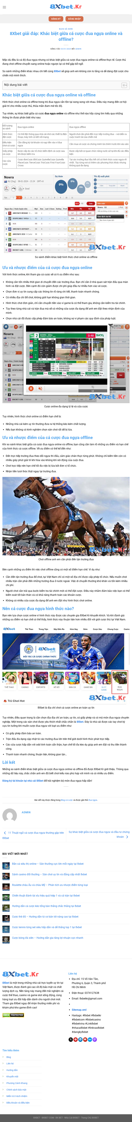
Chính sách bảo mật (16, 1089)
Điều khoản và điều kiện (18, 1102)
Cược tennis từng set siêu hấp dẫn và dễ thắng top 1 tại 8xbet (47, 927)
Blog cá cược (66, 29)
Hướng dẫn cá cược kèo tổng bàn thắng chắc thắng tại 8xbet (46, 906)
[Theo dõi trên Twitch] (95, 1039)
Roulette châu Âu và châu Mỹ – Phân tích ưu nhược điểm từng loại (50, 885)
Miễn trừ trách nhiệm (16, 1096)
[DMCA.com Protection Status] (13, 1014)
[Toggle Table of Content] (122, 85)
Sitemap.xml (79, 1009)
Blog (8, 1057)
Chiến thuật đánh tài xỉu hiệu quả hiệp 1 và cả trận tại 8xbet (46, 895)
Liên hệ (10, 1063)
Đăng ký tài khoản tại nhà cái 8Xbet (22, 780)
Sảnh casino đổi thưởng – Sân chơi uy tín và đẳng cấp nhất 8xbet (49, 874)
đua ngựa (92, 800)
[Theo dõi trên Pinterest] (75, 1039)
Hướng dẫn (12, 1070)
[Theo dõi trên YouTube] (85, 1039)
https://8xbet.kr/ (90, 1004)
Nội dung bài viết (15, 85)
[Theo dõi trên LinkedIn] (80, 1039)
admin (78, 49)
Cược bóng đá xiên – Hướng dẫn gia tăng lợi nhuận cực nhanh (47, 937)
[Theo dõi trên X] (71, 1039)
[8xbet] (66, 7)
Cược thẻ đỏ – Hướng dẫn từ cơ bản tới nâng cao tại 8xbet (45, 916)
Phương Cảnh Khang (16, 1083)
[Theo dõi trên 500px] (90, 1039)
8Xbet (57, 71)
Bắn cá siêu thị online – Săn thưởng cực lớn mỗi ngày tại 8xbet (48, 863)
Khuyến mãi (12, 1076)
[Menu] (4, 7)
